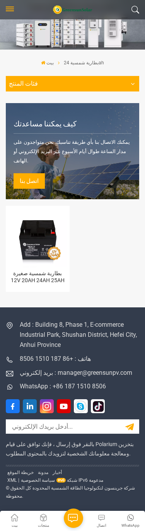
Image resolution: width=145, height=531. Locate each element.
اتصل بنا (29, 181)
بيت (50, 63)
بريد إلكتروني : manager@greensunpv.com (76, 372)
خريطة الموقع (20, 472)
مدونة (43, 472)
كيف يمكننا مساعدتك (45, 123)
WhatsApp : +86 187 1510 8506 (63, 386)
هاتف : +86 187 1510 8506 (55, 358)
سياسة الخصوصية (38, 480)
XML (12, 480)
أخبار (57, 472)
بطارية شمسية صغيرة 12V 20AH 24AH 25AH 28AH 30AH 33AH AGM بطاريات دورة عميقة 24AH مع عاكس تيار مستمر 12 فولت (38, 277)
